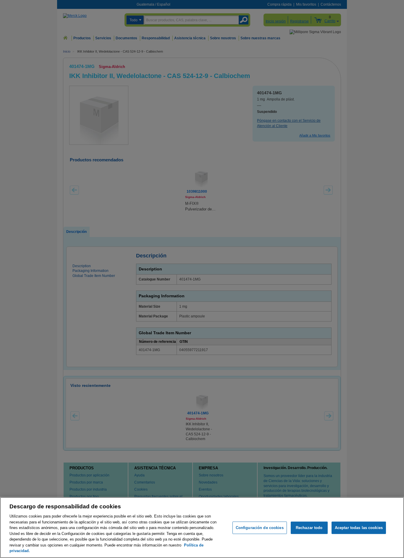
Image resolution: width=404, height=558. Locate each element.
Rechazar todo (309, 527)
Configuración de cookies (260, 527)
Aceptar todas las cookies (359, 527)
